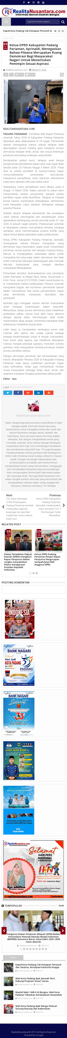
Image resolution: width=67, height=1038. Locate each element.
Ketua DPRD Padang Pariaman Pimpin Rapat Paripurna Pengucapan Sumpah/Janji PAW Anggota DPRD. (47, 559)
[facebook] (24, 2)
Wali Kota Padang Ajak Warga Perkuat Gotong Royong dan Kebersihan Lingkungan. (36, 1009)
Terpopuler (13, 905)
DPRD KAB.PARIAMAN (21, 387)
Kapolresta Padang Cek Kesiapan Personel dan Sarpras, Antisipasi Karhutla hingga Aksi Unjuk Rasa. (38, 967)
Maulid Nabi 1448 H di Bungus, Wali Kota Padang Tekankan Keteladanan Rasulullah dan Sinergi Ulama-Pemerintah (38, 995)
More (61, 905)
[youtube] (43, 2)
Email (31, 74)
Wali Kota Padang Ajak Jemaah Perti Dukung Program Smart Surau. (35, 979)
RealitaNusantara (19, 1032)
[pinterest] (38, 2)
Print (20, 74)
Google (39, 1035)
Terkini (13, 957)
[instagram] (33, 2)
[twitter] (28, 2)
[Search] (62, 21)
